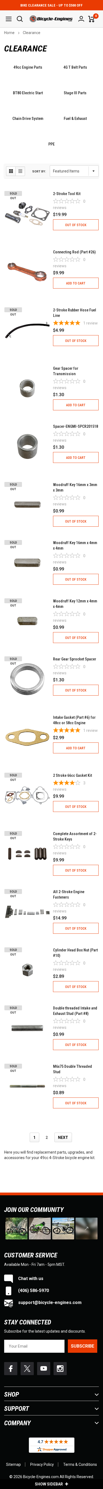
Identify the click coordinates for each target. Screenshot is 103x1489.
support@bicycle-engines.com (49, 1302)
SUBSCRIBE (82, 1346)
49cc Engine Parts (27, 67)
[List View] (20, 171)
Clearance (31, 33)
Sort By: (39, 171)
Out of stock (75, 225)
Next (63, 1137)
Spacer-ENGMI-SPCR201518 (75, 426)
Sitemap (13, 1464)
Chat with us (30, 1278)
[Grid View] (11, 171)
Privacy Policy (42, 1464)
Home (9, 33)
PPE (51, 144)
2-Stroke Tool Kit (66, 194)
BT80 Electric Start (28, 93)
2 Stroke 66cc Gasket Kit (72, 775)
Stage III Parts (75, 93)
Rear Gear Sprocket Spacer (74, 659)
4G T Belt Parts (75, 67)
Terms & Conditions (80, 1464)
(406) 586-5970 (33, 1290)
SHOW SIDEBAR (49, 1484)
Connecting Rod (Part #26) (74, 252)
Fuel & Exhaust (75, 118)
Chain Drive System (27, 118)
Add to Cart (75, 283)
